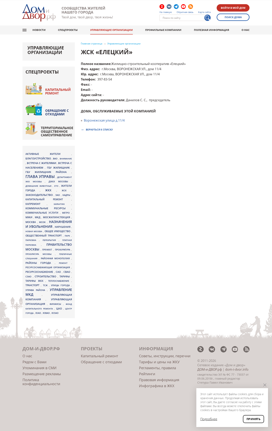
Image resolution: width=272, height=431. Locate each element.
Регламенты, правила (157, 367)
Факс (85, 84)
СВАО (67, 271)
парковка (32, 240)
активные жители (48, 153)
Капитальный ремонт (58, 91)
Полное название (95, 64)
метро (66, 212)
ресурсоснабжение (39, 272)
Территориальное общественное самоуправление (57, 131)
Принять (253, 419)
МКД (38, 217)
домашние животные (39, 186)
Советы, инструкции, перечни (164, 355)
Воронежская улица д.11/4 (104, 120)
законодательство (39, 195)
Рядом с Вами (34, 361)
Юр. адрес (89, 74)
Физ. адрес (90, 69)
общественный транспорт (44, 235)
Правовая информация (159, 379)
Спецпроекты (68, 30)
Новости (39, 30)
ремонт (65, 263)
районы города (40, 263)
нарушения (63, 227)
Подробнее (208, 419)
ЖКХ (50, 190)
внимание (66, 158)
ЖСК (66, 190)
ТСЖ (46, 285)
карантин (62, 204)
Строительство (46, 276)
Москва (31, 222)
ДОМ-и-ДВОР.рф (209, 369)
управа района (36, 290)
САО (59, 271)
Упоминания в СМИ (40, 367)
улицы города (61, 285)
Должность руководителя (102, 100)
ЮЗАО (55, 313)
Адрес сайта (91, 95)
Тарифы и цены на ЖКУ (159, 361)
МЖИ (29, 217)
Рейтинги (147, 373)
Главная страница (91, 43)
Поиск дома (233, 17)
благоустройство (38, 158)
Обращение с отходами (57, 112)
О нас (245, 30)
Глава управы (40, 176)
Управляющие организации (111, 30)
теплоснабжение (59, 281)
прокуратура (63, 249)
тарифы (65, 276)
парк (68, 235)
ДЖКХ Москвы (60, 181)
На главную (165, 12)
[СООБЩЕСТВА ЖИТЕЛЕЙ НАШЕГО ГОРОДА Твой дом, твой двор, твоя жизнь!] (39, 13)
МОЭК (43, 222)
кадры (67, 194)
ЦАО (59, 308)
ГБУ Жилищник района (48, 172)
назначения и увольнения (48, 224)
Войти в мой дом (233, 8)
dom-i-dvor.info (237, 369)
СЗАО (29, 276)
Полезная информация (211, 30)
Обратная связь (185, 12)
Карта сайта (204, 12)
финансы (56, 304)
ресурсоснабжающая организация (48, 267)
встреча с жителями (42, 163)
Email (85, 89)
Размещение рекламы (42, 373)
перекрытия (51, 240)
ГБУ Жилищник (59, 167)
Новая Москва (34, 231)
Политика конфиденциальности (41, 381)
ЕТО (57, 186)
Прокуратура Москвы (40, 254)
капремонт (36, 203)
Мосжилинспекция (57, 217)
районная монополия (56, 258)
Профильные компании (163, 30)
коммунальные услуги (42, 212)
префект (47, 249)
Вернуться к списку (99, 129)
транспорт (33, 285)
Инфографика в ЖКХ (156, 385)
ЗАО (58, 194)
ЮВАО (46, 312)
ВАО (55, 158)
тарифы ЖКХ (35, 281)
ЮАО (38, 313)
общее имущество (58, 231)
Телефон (88, 79)
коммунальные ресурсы (48, 208)
